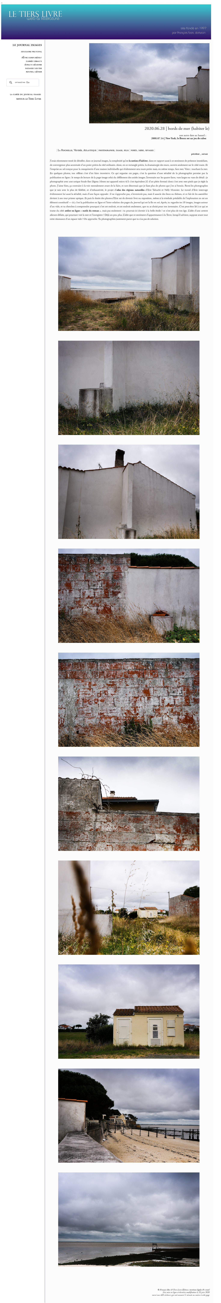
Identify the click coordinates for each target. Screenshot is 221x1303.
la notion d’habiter (138, 160)
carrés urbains (34, 61)
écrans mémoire (33, 64)
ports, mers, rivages (142, 150)
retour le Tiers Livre (28, 98)
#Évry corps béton (32, 57)
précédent (195, 154)
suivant (205, 154)
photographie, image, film (113, 150)
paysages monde (33, 68)
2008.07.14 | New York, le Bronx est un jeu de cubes (178, 138)
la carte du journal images (25, 94)
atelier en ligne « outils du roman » (83, 210)
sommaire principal (31, 51)
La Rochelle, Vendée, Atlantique (77, 150)
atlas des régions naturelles (130, 190)
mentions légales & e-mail (199, 1289)
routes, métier (34, 71)
